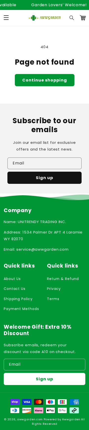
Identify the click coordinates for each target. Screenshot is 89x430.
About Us (12, 278)
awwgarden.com (30, 419)
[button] (72, 17)
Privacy (54, 288)
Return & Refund (63, 278)
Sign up (44, 178)
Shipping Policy (18, 298)
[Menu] (6, 17)
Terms (53, 298)
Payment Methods (21, 308)
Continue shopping (44, 80)
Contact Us (14, 288)
